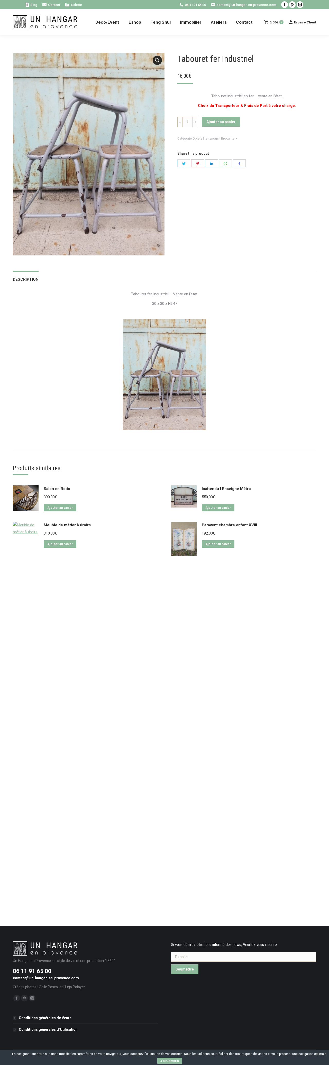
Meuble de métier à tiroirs (67, 525)
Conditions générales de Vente (45, 1018)
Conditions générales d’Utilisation (48, 1029)
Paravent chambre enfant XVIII (229, 525)
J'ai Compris (169, 1061)
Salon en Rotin (57, 488)
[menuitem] (31, 4)
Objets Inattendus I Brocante (213, 138)
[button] (157, 60)
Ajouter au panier (220, 122)
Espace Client (305, 22)
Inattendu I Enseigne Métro (226, 488)
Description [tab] (26, 279)
